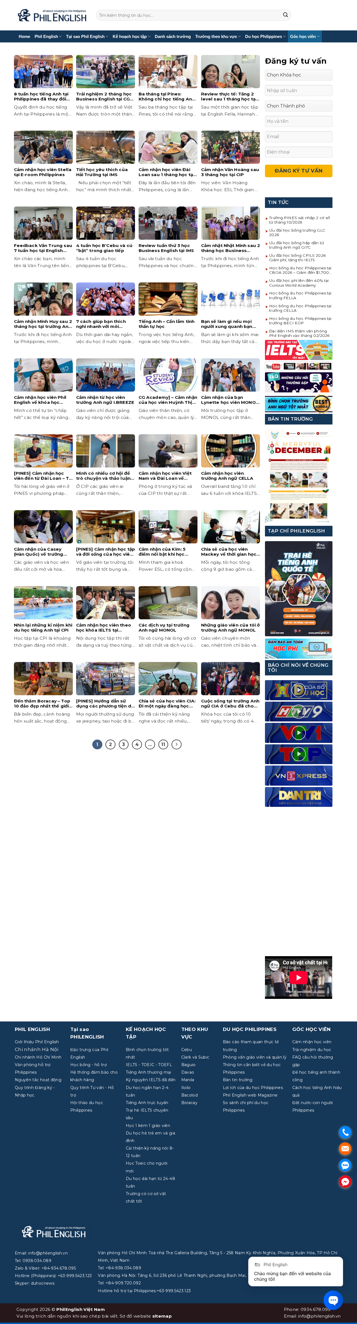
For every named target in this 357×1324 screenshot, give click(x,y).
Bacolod (189, 1095)
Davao (187, 1072)
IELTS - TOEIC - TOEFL (149, 1064)
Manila (187, 1079)
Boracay (189, 1102)
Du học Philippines (263, 36)
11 (163, 744)
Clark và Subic (195, 1057)
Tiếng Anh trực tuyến (147, 1102)
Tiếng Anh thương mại (148, 1072)
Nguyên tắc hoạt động (38, 1079)
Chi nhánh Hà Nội (36, 1049)
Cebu (186, 1049)
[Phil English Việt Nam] (52, 15)
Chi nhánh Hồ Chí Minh (38, 1057)
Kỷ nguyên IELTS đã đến (150, 1079)
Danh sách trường (173, 36)
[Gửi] (286, 15)
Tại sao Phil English (85, 36)
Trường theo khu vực (216, 36)
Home (24, 36)
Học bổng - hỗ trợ (88, 1064)
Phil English (46, 36)
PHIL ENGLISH (32, 1029)
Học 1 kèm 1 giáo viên (148, 1125)
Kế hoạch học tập (130, 36)
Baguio (188, 1064)
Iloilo (186, 1087)
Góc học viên (303, 36)
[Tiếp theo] (177, 745)
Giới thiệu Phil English (37, 1041)
